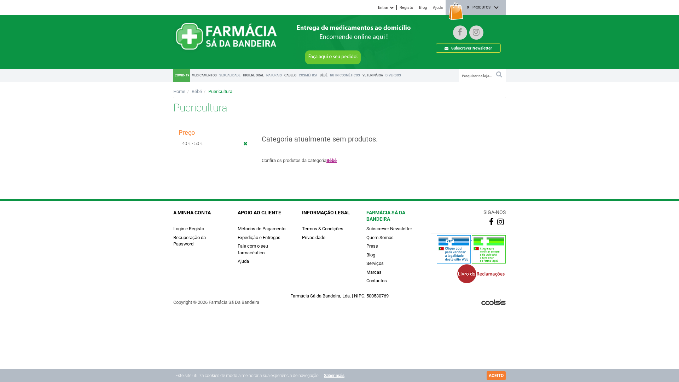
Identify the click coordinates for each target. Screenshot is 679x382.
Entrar (384, 7)
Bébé (197, 91)
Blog (423, 7)
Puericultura (220, 91)
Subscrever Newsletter (471, 48)
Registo (406, 7)
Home (179, 91)
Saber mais (334, 375)
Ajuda (438, 7)
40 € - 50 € (192, 143)
